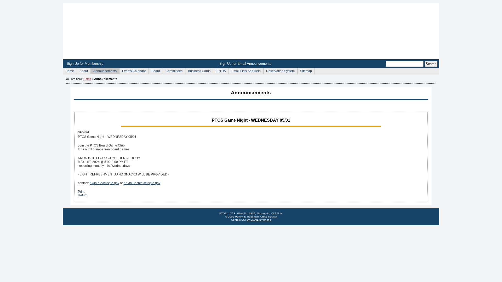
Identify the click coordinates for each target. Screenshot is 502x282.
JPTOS (219, 70)
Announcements (103, 70)
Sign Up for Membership (85, 64)
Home (251, 31)
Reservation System (279, 70)
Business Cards (197, 70)
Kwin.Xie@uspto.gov (104, 183)
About (82, 70)
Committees (172, 70)
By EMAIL (253, 219)
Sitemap (304, 70)
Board (154, 70)
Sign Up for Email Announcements (245, 64)
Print (81, 191)
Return (83, 195)
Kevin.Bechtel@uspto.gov (142, 183)
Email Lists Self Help (245, 70)
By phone (265, 219)
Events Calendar (132, 70)
